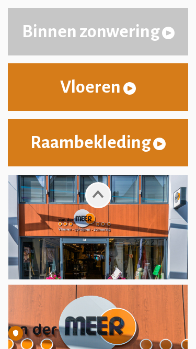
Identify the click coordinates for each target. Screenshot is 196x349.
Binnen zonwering (92, 31)
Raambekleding (91, 142)
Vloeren (91, 86)
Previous (98, 194)
